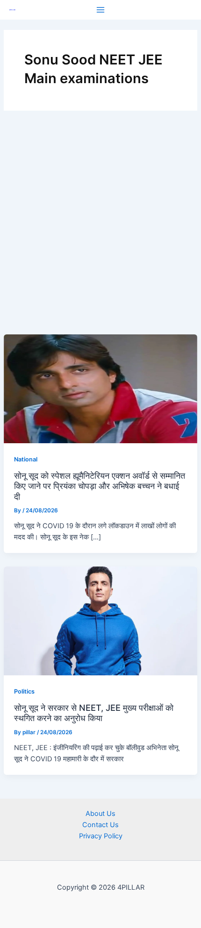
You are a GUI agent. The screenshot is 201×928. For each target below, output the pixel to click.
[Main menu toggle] (100, 10)
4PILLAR (12, 10)
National (25, 459)
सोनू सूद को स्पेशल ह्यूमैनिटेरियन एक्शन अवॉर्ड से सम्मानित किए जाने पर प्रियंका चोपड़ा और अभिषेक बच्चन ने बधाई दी (99, 486)
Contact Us (100, 825)
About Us (100, 813)
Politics (24, 691)
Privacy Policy (100, 836)
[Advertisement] (100, 229)
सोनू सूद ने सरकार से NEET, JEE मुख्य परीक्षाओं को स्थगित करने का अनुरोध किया (93, 712)
